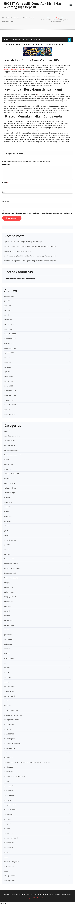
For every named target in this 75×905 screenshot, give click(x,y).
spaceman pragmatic (11, 862)
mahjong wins (9, 601)
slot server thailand (11, 838)
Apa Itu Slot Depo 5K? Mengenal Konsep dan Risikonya (23, 242)
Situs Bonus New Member (13, 715)
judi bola (7, 549)
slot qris (7, 828)
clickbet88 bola (9, 483)
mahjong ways (9, 592)
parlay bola (8, 635)
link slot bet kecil (10, 573)
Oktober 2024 (9, 400)
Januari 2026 (8, 329)
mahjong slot (8, 587)
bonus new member (11, 450)
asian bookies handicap (12, 436)
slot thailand (8, 847)
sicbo (6, 701)
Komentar (6, 164)
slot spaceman (9, 843)
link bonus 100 (9, 559)
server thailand (9, 696)
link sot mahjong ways (12, 578)
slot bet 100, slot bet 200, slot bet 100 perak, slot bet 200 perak (27, 762)
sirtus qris (7, 705)
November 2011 (10, 414)
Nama (5, 182)
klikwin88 (7, 554)
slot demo (7, 781)
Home (48, 18)
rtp (5, 663)
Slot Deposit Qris (10, 795)
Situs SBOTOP (9, 734)
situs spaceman (9, 748)
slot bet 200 (8, 767)
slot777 (7, 852)
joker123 (7, 535)
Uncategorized (58, 18)
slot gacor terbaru (10, 809)
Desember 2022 (10, 405)
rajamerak (7, 649)
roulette (7, 653)
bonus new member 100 (12, 455)
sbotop (6, 682)
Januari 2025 (8, 386)
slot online (7, 819)
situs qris (7, 729)
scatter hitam (9, 691)
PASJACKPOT (8, 639)
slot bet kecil (8, 772)
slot (34, 39)
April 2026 (7, 315)
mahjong (7, 582)
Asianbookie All (9, 441)
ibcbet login (8, 516)
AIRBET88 (8, 431)
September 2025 (10, 348)
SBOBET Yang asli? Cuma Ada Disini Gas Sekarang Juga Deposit (32, 5)
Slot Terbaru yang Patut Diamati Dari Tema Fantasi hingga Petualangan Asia (30, 256)
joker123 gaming (10, 540)
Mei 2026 (7, 310)
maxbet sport (9, 625)
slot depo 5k (8, 791)
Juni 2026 (7, 305)
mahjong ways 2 (10, 597)
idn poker (7, 521)
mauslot (7, 611)
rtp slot (7, 668)
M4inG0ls (8, 39)
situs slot (30, 39)
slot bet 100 (8, 757)
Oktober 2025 (9, 343)
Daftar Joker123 (9, 502)
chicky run (7, 469)
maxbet (7, 616)
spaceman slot (9, 866)
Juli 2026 (7, 301)
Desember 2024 (10, 391)
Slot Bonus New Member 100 (14, 776)
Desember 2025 (10, 334)
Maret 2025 (8, 376)
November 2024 (10, 395)
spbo (6, 871)
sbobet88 (7, 677)
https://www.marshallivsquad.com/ (16, 69)
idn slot (6, 526)
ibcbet (6, 512)
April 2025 (7, 372)
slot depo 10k (9, 786)
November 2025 (10, 339)
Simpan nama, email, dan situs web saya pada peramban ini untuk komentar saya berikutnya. (37, 213)
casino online (8, 464)
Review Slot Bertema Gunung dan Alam (17, 251)
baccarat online (9, 445)
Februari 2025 (9, 381)
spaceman (7, 857)
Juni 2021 (7, 410)
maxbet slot (8, 620)
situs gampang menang (12, 720)
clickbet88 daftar (10, 488)
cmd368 (7, 497)
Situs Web (6, 201)
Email (4, 192)
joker (6, 531)
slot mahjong (8, 814)
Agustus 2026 (9, 296)
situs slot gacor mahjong (12, 743)
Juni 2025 (7, 362)
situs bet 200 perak (11, 710)
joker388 (7, 545)
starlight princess (10, 876)
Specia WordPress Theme (37, 898)
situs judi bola (9, 724)
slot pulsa (7, 824)
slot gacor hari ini (10, 805)
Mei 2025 (7, 367)
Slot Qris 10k (8, 833)
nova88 (6, 630)
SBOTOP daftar (9, 686)
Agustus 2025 (9, 353)
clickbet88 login (9, 493)
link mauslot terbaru (11, 564)
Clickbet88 (8, 478)
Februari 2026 (9, 324)
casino (6, 460)
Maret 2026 (8, 320)
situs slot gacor (9, 739)
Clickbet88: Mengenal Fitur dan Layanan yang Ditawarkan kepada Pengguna (30, 261)
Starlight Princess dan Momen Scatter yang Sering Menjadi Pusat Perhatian (30, 246)
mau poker (8, 606)
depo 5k (7, 507)
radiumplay (8, 644)
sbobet (6, 672)
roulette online (9, 658)
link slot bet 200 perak (12, 568)
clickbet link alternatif (11, 474)
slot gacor (39, 39)
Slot (38, 94)
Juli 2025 (7, 357)
